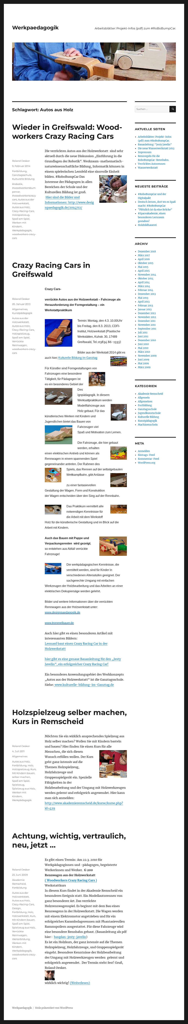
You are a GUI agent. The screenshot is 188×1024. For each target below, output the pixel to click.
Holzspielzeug (20, 214)
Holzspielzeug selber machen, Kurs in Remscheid (69, 717)
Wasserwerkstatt (148, 167)
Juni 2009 (143, 359)
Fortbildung (19, 171)
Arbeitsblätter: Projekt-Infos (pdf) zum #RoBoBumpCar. (135, 28)
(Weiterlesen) (80, 983)
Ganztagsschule (21, 175)
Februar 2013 (145, 305)
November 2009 (147, 355)
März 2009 (144, 367)
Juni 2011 (143, 336)
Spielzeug (18, 784)
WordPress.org (146, 462)
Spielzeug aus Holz (23, 788)
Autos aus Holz (21, 207)
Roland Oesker (21, 160)
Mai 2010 (143, 348)
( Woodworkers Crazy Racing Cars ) (71, 880)
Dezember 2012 (147, 313)
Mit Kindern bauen (23, 773)
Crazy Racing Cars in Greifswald (51, 270)
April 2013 (143, 301)
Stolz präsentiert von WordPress (54, 1007)
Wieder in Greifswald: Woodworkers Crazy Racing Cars (67, 132)
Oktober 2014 (145, 278)
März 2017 (144, 255)
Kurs (33, 769)
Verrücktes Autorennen (151, 163)
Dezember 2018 (147, 251)
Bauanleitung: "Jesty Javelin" (155, 144)
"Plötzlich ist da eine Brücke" (155, 209)
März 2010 (144, 351)
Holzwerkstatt (20, 915)
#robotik (17, 184)
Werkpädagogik (22, 230)
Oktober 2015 (145, 263)
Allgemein (144, 397)
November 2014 (147, 274)
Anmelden (144, 451)
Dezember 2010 (147, 340)
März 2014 (144, 286)
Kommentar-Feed (148, 458)
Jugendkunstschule (149, 413)
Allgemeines (19, 309)
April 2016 (144, 259)
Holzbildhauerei (147, 225)
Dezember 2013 (147, 294)
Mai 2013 (143, 297)
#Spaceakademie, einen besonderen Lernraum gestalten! (152, 217)
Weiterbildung (21, 939)
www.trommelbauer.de (59, 622)
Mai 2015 (143, 267)
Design (16, 908)
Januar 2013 (144, 309)
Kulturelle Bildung (23, 178)
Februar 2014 (145, 290)
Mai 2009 (143, 363)
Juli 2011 (142, 332)
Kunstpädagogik (22, 313)
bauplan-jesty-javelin (70, 937)
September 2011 (147, 328)
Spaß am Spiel (21, 218)
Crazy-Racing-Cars (23, 211)
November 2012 (147, 317)
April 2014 (144, 282)
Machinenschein (148, 424)
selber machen (21, 776)
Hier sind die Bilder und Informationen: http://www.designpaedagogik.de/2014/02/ (69, 202)
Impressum (144, 152)
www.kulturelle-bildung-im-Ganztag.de (84, 685)
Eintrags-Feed (146, 455)
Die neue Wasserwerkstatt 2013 (156, 148)
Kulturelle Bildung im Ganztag (77, 357)
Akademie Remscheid (150, 393)
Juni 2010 (143, 344)
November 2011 (147, 324)
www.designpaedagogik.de (62, 612)
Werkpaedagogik (35, 27)
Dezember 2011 (147, 321)
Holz (30, 765)
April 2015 (144, 270)
